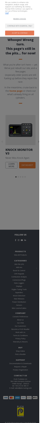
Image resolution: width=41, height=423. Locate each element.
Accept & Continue (19, 33)
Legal (7, 13)
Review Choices (19, 19)
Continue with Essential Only (19, 26)
